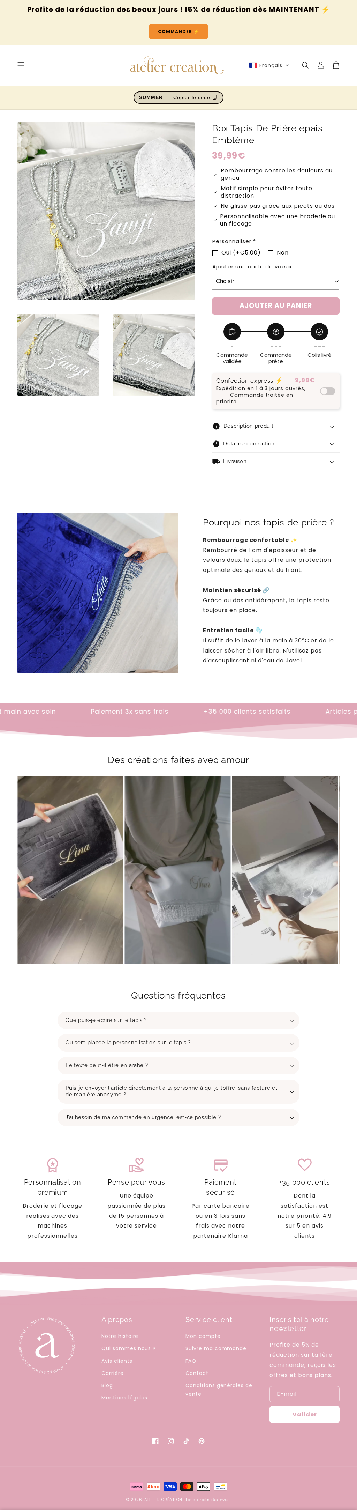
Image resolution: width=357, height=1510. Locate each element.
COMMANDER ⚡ (178, 32)
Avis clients (116, 1360)
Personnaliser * (234, 241)
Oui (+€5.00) (241, 253)
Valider (305, 1414)
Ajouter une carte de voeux (252, 266)
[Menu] (21, 65)
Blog (107, 1385)
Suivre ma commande (215, 1348)
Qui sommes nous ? (128, 1348)
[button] (269, 65)
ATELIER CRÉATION (163, 1499)
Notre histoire (119, 1336)
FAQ (190, 1360)
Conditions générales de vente (218, 1390)
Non (283, 253)
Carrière (112, 1373)
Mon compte (203, 1336)
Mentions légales (124, 1397)
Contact (196, 1373)
